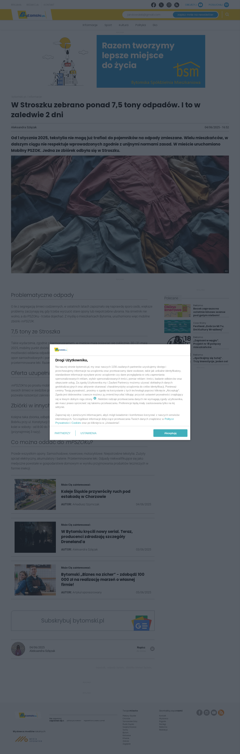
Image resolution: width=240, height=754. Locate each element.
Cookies (76, 422)
